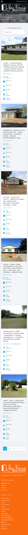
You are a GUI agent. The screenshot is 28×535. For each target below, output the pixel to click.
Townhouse (4, 509)
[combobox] (14, 32)
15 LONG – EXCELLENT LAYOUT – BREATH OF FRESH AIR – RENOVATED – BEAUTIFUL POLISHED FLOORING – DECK (13, 201)
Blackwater (4, 483)
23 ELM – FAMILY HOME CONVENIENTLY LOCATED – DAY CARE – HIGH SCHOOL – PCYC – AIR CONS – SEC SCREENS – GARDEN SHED (13, 268)
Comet (3, 487)
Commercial (4, 504)
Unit (2, 507)
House (3, 498)
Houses (3, 526)
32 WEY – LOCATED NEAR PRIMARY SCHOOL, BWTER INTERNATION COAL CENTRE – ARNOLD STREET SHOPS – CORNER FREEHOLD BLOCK (13, 67)
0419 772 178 (22, 1)
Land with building (6, 517)
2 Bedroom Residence (7, 520)
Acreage (3, 528)
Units (2, 511)
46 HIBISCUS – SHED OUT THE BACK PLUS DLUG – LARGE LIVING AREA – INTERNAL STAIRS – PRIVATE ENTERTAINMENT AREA (14, 134)
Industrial (3, 513)
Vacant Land (4, 500)
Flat (2, 502)
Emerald (3, 490)
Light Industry (4, 515)
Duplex (3, 522)
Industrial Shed (5, 524)
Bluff (2, 485)
